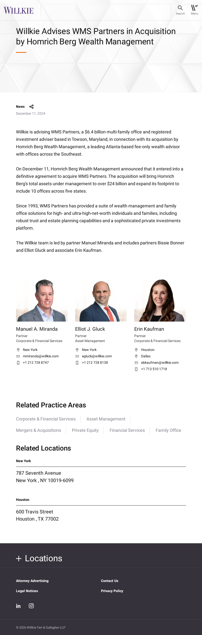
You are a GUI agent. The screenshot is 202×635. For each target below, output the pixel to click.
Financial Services (127, 430)
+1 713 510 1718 (154, 369)
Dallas (146, 356)
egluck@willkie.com (97, 356)
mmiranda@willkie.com (41, 356)
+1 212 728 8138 (95, 362)
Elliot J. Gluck (90, 329)
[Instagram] (31, 605)
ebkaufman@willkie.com (160, 362)
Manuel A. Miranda (37, 329)
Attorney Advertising (32, 580)
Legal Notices (27, 591)
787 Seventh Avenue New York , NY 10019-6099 (45, 477)
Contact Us (109, 580)
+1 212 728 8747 (36, 362)
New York (30, 349)
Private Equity (85, 430)
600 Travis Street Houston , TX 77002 (37, 515)
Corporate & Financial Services (46, 419)
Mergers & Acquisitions (38, 430)
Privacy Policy (112, 591)
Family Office (168, 430)
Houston (147, 349)
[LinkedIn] (18, 605)
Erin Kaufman (149, 329)
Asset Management (105, 419)
